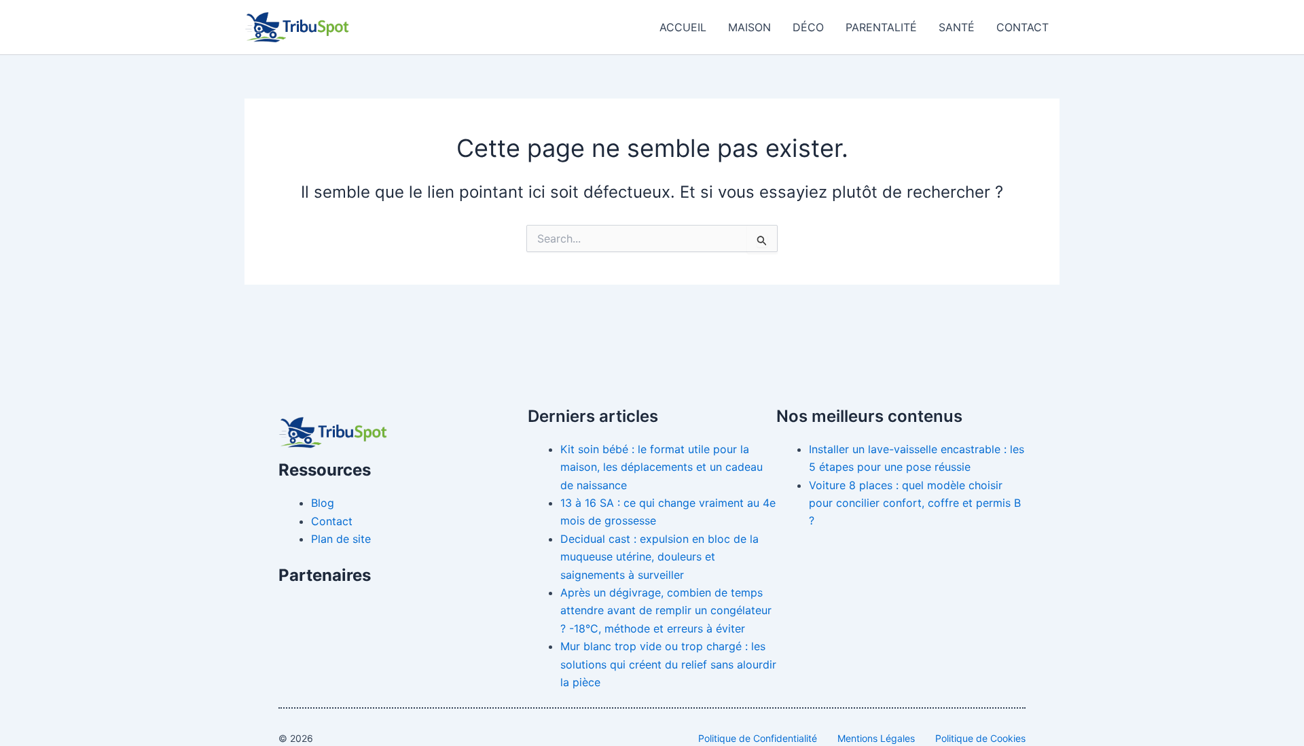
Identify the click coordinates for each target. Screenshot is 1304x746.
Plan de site (341, 539)
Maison (749, 27)
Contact (1022, 27)
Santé (957, 27)
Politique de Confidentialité (757, 738)
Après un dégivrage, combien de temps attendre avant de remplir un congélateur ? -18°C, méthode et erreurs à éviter (666, 610)
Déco (808, 27)
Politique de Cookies (980, 738)
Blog (322, 503)
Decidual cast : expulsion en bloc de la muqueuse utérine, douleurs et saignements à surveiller (659, 557)
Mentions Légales (876, 738)
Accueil (682, 27)
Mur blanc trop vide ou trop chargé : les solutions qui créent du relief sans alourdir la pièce (668, 664)
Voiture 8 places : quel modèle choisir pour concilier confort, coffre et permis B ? (915, 503)
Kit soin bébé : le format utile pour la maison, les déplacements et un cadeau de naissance (661, 467)
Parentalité (881, 27)
